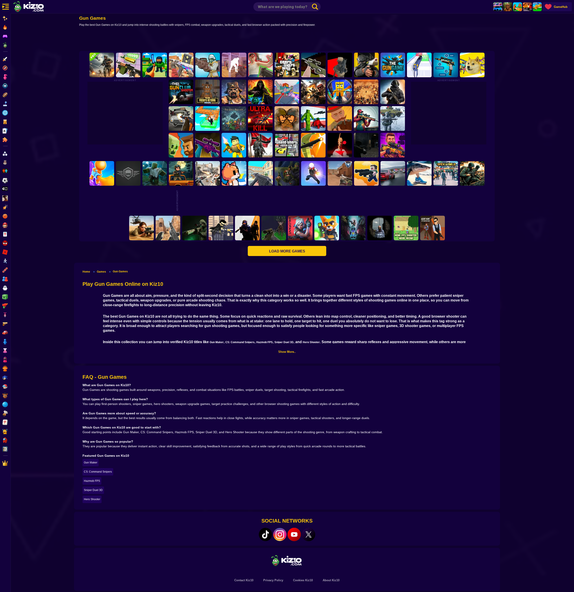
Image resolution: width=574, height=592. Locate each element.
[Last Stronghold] (286, 118)
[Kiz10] (36, 7)
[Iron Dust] (340, 65)
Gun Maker (217, 342)
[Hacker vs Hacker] (234, 65)
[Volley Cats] (234, 173)
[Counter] (247, 228)
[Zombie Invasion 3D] (181, 173)
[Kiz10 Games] (287, 560)
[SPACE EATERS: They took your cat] (339, 145)
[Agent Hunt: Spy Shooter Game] (432, 228)
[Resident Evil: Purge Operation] (366, 145)
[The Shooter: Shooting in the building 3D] (260, 173)
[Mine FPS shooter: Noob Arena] (406, 228)
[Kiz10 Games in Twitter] (308, 534)
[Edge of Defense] (154, 65)
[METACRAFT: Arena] (234, 92)
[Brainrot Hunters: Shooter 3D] (286, 92)
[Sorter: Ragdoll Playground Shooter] (313, 118)
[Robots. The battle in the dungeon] (366, 173)
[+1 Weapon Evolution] (537, 6)
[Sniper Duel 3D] (339, 118)
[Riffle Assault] (472, 173)
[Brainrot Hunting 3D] (339, 92)
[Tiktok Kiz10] (265, 534)
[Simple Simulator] (392, 145)
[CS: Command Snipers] (313, 65)
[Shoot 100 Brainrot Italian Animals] (419, 173)
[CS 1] (207, 173)
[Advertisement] (287, 40)
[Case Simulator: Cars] (497, 6)
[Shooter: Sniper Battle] (366, 118)
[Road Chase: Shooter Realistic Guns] (181, 118)
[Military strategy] (313, 92)
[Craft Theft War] (287, 65)
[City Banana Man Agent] (313, 145)
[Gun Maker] (128, 65)
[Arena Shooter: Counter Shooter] (168, 228)
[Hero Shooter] (313, 173)
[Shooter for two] (234, 145)
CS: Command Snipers (239, 342)
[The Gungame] (392, 65)
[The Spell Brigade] (234, 118)
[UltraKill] (260, 118)
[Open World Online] (445, 173)
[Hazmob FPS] (366, 65)
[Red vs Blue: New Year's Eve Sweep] (392, 118)
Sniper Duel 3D (284, 342)
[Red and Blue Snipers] (207, 145)
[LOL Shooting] (472, 65)
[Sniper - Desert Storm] (141, 228)
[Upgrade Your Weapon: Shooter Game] (445, 65)
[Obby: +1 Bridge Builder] (207, 118)
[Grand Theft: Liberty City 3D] (286, 145)
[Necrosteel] (128, 173)
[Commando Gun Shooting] (101, 65)
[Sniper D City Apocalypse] (379, 228)
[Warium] (207, 65)
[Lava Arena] (527, 6)
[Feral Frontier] (326, 228)
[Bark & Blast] (353, 228)
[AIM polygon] (181, 65)
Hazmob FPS (264, 342)
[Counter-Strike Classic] (287, 173)
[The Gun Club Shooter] (181, 92)
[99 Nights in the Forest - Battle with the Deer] (273, 228)
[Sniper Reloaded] (194, 228)
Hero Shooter (311, 342)
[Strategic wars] (260, 145)
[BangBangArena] (366, 92)
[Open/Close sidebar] (5, 6)
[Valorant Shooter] (300, 228)
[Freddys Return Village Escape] (207, 92)
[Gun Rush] (419, 65)
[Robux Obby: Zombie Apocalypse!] (154, 173)
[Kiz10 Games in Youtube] (294, 534)
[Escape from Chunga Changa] (507, 6)
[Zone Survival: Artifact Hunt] (260, 92)
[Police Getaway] (392, 173)
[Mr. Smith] (221, 228)
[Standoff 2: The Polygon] (340, 173)
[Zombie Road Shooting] (181, 145)
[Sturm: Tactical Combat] (392, 92)
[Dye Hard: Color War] (101, 173)
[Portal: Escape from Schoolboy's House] (260, 65)
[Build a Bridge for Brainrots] (517, 6)
